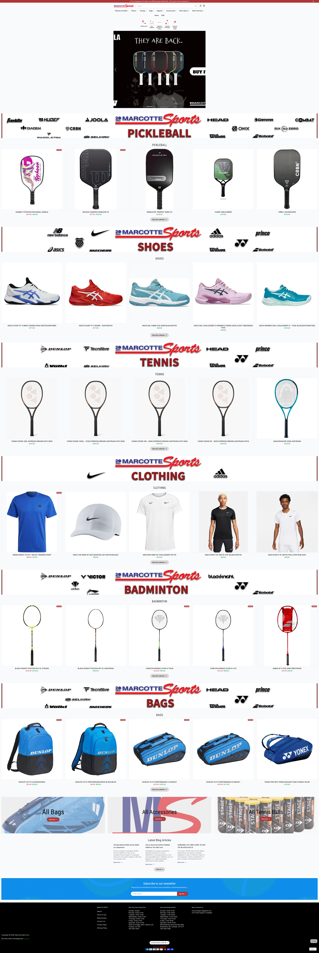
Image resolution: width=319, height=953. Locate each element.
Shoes (133, 8)
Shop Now (52, 817)
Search (99, 909)
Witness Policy (102, 925)
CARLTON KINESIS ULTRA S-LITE (223, 666)
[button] (115, 67)
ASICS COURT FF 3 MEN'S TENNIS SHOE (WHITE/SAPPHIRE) (32, 323)
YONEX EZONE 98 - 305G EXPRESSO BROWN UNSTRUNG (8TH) (223, 439)
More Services (197, 8)
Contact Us (101, 919)
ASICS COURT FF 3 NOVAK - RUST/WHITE (96, 323)
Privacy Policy (102, 922)
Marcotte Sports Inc (22, 932)
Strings (142, 8)
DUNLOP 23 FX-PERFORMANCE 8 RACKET (223, 779)
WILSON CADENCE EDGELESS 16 (95, 209)
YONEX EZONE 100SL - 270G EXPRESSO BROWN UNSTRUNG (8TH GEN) (96, 439)
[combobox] (164, 3)
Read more (116, 859)
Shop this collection (158, 217)
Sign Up (181, 891)
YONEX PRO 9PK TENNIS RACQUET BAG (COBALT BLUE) (287, 779)
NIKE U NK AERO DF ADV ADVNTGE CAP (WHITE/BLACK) (95, 552)
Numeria (26, 936)
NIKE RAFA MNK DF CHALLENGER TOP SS (159, 552)
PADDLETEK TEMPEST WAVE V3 (159, 209)
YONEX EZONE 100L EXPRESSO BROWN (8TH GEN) (32, 439)
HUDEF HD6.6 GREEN (223, 209)
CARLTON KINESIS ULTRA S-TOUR (159, 666)
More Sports (183, 8)
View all (158, 867)
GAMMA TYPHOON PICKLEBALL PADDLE (32, 209)
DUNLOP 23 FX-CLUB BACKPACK (32, 779)
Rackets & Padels (121, 8)
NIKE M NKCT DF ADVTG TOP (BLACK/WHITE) (223, 552)
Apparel (159, 8)
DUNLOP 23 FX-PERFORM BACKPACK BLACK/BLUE (95, 779)
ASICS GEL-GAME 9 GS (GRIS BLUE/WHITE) (159, 323)
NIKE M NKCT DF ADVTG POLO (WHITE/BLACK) (287, 552)
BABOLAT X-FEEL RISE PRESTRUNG (287, 666)
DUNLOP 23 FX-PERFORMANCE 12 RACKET (159, 779)
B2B (162, 13)
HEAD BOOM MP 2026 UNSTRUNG (287, 439)
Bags (151, 8)
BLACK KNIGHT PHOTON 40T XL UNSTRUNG (96, 666)
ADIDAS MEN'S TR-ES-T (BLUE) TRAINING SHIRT (32, 552)
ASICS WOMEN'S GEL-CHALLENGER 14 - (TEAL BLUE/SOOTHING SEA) (287, 323)
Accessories (170, 8)
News (157, 13)
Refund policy (102, 915)
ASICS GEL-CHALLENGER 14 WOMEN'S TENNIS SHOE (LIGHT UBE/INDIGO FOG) (223, 324)
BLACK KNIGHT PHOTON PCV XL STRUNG (32, 666)
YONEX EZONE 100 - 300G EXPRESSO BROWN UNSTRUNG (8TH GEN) (159, 439)
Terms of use (101, 912)
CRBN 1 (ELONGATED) (287, 209)
